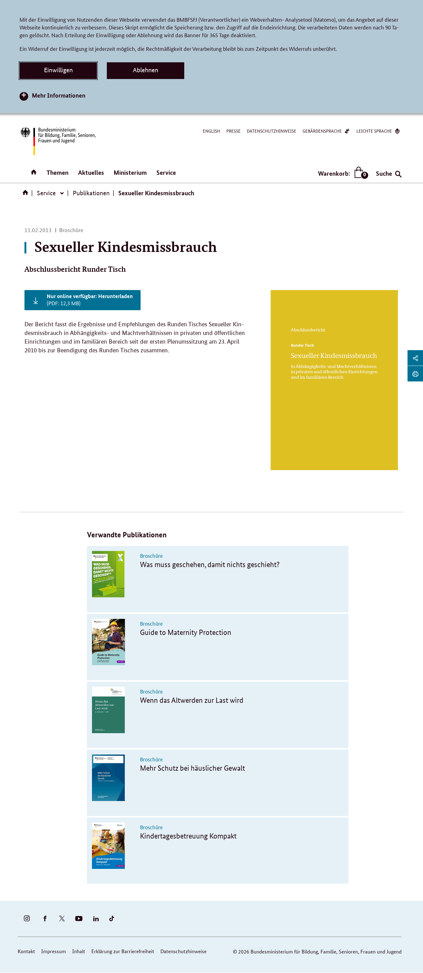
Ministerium (130, 172)
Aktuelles (91, 172)
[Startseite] (26, 195)
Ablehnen (145, 70)
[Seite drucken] (415, 373)
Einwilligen (58, 70)
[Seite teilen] (415, 358)
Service (166, 172)
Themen (57, 172)
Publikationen (91, 193)
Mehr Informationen (58, 95)
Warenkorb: (341, 174)
